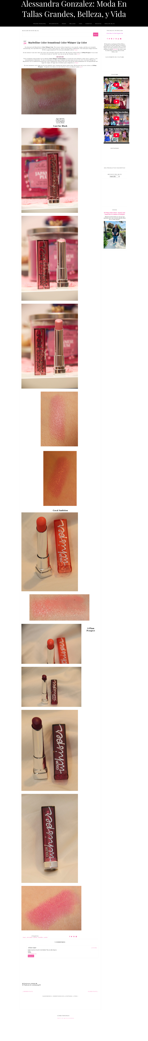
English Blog (110, 23)
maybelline (40, 937)
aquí (80, 66)
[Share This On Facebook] (69, 936)
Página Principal (39, 23)
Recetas (98, 23)
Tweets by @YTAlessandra (65, 1018)
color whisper (30, 937)
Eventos (89, 23)
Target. (76, 50)
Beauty (24, 937)
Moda (64, 23)
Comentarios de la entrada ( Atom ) (65, 996)
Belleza (73, 23)
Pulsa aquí (115, 49)
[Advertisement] (42, 1001)
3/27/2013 (94, 947)
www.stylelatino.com (32, 953)
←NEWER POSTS (27, 991)
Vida (80, 23)
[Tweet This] (71, 936)
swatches (46, 937)
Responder (31, 956)
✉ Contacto (54, 23)
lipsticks (35, 937)
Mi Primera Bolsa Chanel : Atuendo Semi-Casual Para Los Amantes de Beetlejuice (114, 213)
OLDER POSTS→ (93, 991)
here (78, 54)
